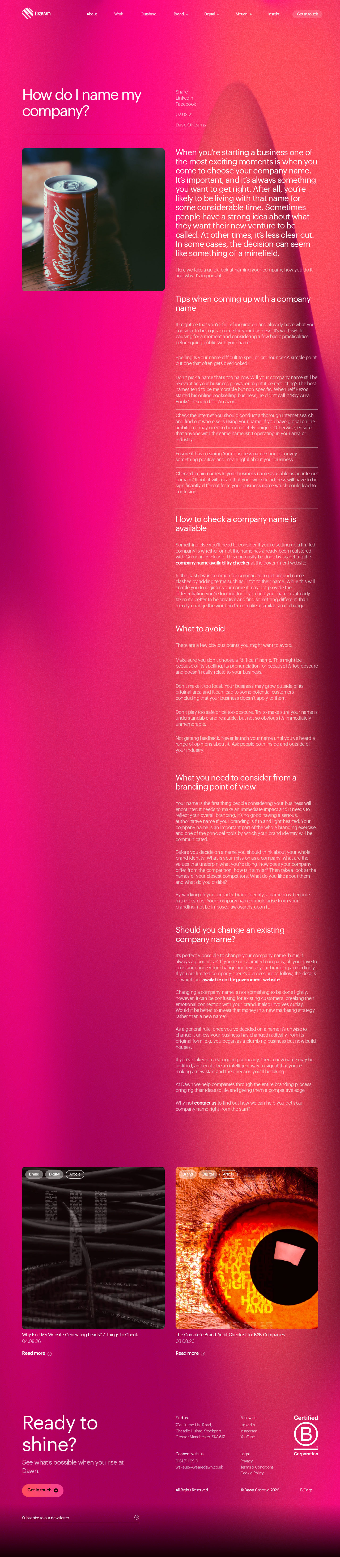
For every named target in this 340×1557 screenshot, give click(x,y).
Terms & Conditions (257, 1467)
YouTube (247, 1437)
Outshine (148, 14)
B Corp (306, 1490)
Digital (209, 14)
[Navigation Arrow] (100, 14)
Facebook (186, 104)
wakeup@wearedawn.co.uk (199, 1467)
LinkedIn (184, 98)
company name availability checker (213, 563)
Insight (273, 14)
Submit (136, 1517)
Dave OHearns (191, 125)
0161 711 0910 (187, 1461)
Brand (179, 14)
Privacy (246, 1461)
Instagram (248, 1431)
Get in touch (307, 14)
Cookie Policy (252, 1473)
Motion (242, 14)
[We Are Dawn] (36, 14)
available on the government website (240, 980)
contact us (205, 1103)
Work (118, 14)
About (92, 14)
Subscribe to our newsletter (45, 1518)
